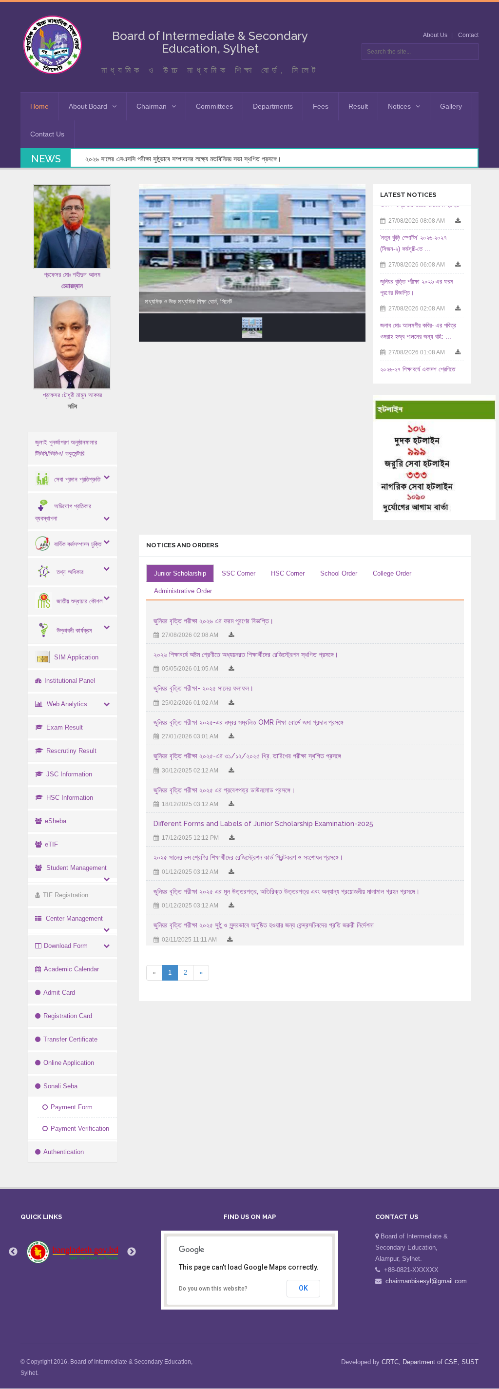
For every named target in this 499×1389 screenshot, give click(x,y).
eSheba (55, 821)
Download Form (66, 945)
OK (303, 1288)
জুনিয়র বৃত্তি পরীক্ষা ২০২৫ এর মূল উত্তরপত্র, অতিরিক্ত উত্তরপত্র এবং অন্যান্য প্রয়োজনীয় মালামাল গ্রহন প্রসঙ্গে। (287, 891)
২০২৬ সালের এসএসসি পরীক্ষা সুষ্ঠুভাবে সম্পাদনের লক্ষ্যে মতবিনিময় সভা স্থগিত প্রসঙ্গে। (183, 159)
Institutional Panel (69, 680)
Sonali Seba (60, 1086)
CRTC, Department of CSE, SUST (430, 1362)
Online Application (68, 1062)
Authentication (63, 1152)
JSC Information (69, 774)
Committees (214, 106)
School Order (338, 573)
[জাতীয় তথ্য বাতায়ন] (73, 1252)
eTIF (51, 844)
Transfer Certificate (70, 1039)
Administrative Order (183, 591)
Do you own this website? (213, 1288)
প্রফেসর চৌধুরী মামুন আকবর (72, 395)
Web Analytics (67, 704)
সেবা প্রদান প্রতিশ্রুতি (77, 479)
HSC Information (69, 797)
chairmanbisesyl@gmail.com (426, 1281)
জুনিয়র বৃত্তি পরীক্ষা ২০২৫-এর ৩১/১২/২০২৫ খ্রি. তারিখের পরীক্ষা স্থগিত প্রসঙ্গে (247, 756)
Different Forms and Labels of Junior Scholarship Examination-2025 (263, 824)
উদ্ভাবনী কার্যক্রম (74, 630)
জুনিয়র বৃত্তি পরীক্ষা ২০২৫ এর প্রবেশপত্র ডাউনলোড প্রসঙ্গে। (224, 790)
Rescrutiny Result (71, 750)
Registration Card (67, 1016)
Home (39, 106)
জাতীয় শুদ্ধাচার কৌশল (80, 601)
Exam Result (64, 727)
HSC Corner (288, 573)
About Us (435, 35)
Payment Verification (80, 1128)
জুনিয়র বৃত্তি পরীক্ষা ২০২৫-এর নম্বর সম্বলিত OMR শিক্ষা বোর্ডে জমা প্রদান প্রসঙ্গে (249, 722)
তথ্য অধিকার (70, 572)
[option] (73, 1252)
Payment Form (72, 1107)
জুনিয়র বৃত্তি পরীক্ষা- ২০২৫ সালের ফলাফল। (203, 688)
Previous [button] (13, 1252)
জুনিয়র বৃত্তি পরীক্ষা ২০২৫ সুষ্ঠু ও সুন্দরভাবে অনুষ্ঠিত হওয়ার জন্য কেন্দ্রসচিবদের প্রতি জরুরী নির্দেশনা (264, 925)
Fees (320, 106)
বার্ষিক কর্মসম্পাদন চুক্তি (77, 544)
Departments (273, 106)
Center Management (74, 918)
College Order (392, 573)
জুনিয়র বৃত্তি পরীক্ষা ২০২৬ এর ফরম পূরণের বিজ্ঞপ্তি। (213, 621)
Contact (468, 35)
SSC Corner (238, 573)
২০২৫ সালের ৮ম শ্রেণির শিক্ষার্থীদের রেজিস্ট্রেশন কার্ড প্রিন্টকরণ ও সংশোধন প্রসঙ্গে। (248, 857)
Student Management (76, 867)
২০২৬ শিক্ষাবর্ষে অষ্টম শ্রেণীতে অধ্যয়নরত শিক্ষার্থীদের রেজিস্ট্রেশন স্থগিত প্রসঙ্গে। (246, 654)
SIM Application (76, 657)
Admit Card (59, 992)
